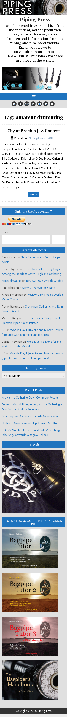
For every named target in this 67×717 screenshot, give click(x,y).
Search (6, 232)
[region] (33, 78)
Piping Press (35, 19)
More (34, 195)
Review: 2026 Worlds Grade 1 (44, 280)
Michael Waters (11, 280)
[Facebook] (20, 103)
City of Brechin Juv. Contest (33, 131)
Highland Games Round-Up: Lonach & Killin (29, 423)
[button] (33, 78)
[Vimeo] (45, 103)
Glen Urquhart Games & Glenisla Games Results (32, 416)
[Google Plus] (26, 103)
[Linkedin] (33, 103)
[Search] (58, 239)
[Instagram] (39, 103)
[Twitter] (14, 103)
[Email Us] (52, 103)
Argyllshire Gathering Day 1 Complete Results (30, 397)
